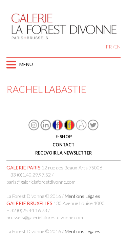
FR (109, 46)
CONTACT (63, 144)
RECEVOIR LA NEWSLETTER (63, 153)
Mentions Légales (82, 196)
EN (117, 46)
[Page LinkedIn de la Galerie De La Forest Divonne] (45, 128)
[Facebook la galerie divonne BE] (69, 128)
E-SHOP (64, 136)
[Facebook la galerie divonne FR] (57, 128)
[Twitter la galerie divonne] (93, 128)
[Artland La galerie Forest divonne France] (81, 128)
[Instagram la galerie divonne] (33, 128)
